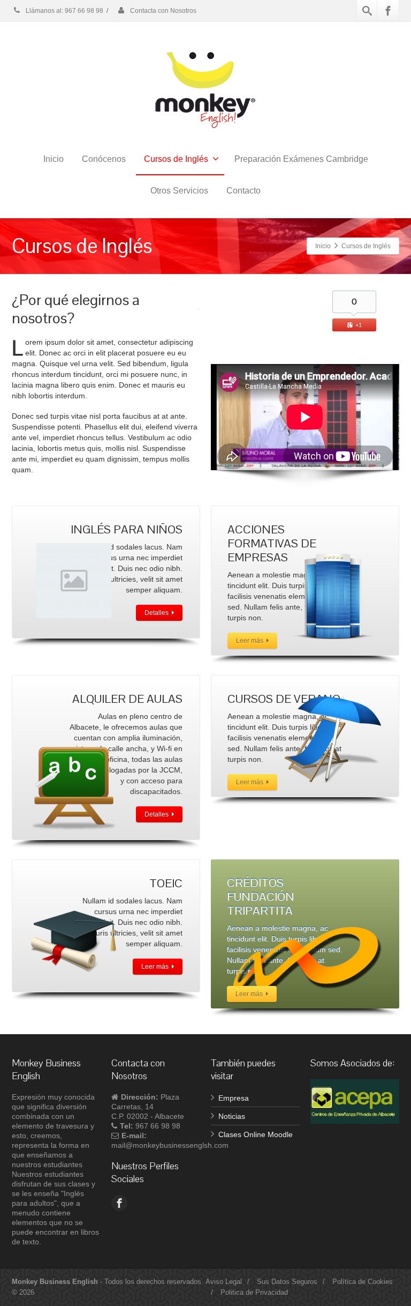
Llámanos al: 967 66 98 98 (63, 10)
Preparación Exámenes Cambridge (301, 159)
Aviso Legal (224, 1282)
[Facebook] (388, 10)
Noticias (231, 1116)
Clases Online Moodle (255, 1134)
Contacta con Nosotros (162, 10)
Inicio (53, 159)
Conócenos (104, 159)
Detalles (156, 613)
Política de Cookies (362, 1282)
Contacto (243, 190)
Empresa (233, 1098)
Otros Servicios (179, 190)
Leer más (249, 640)
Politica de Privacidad (254, 1292)
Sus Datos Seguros (287, 1282)
